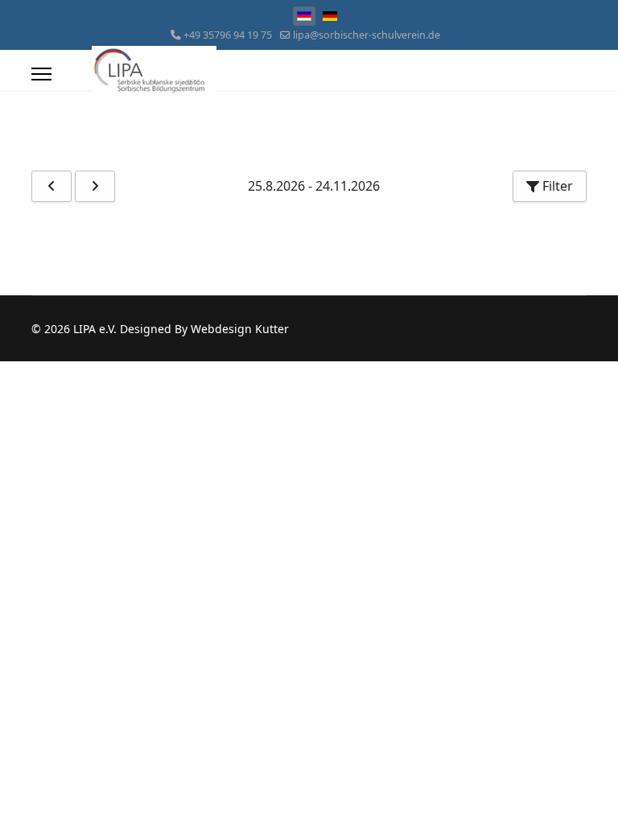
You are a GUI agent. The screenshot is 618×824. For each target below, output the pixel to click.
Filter (556, 186)
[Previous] (51, 186)
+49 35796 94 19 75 (227, 35)
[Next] (95, 186)
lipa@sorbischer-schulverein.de (366, 35)
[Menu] (41, 74)
